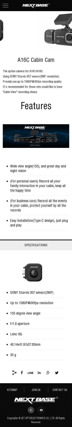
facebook (22, 372)
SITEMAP (12, 389)
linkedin (39, 372)
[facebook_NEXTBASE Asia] (31, 410)
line (30, 372)
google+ (48, 372)
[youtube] (41, 410)
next (68, 31)
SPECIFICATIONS (36, 245)
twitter (56, 372)
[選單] (5, 5)
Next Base (36, 5)
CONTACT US (60, 389)
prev (4, 31)
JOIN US (36, 389)
